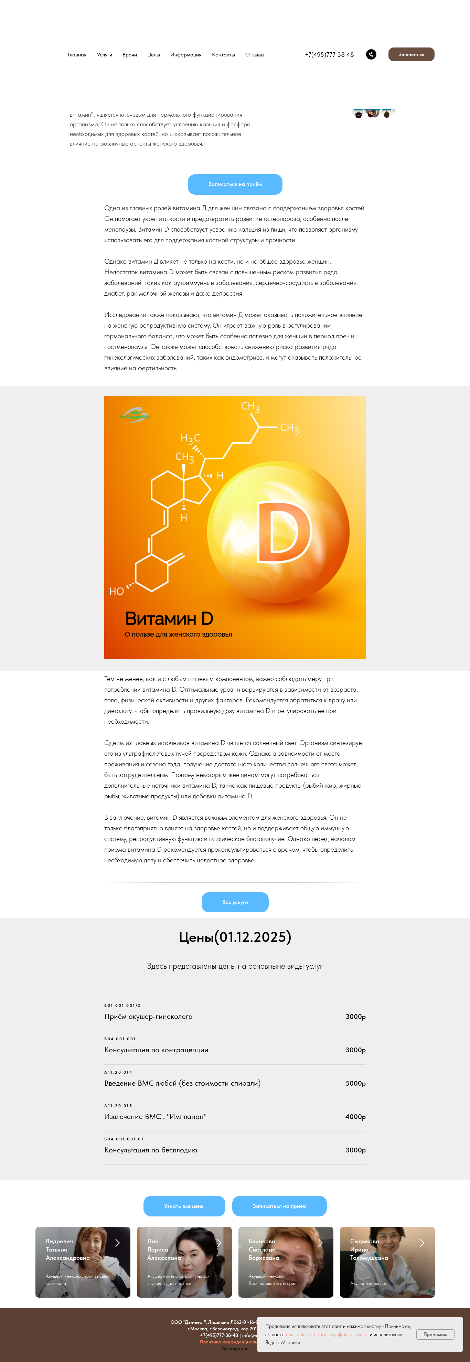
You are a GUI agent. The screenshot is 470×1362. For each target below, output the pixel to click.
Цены (153, 54)
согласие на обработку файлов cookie (327, 1334)
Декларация (235, 1348)
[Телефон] (371, 54)
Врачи (129, 54)
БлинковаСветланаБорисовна (264, 1249)
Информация (186, 54)
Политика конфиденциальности (235, 1341)
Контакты (223, 54)
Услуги (104, 54)
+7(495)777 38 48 (329, 54)
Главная (77, 54)
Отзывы (254, 54)
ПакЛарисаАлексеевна (164, 1249)
